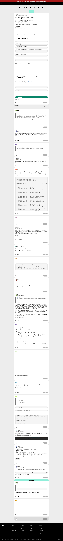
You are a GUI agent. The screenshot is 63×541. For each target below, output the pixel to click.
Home (5, 5)
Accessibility (24, 539)
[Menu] (61, 3)
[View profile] (16, 110)
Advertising (22, 530)
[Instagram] (56, 526)
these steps (36, 1)
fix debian (29, 81)
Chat (31, 3)
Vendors (22, 533)
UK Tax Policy (33, 539)
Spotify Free (40, 533)
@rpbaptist (18, 297)
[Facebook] (60, 526)
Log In (59, 3)
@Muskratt (18, 146)
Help (26, 3)
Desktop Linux (9, 5)
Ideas (37, 3)
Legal (2, 539)
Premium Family (41, 530)
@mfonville (18, 485)
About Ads (20, 539)
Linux (18, 99)
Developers (22, 528)
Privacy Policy (11, 539)
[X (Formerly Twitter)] (58, 526)
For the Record (14, 530)
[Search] (56, 3)
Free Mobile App (32, 530)
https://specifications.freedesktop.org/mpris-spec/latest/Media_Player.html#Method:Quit (27, 123)
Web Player (31, 528)
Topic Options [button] (16, 105)
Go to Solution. (20, 97)
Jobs (13, 528)
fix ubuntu (32, 81)
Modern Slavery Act (29, 539)
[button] (47, 15)
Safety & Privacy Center (6, 539)
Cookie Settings (16, 539)
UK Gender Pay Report (38, 539)
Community (5, 3)
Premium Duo (40, 528)
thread (19, 30)
